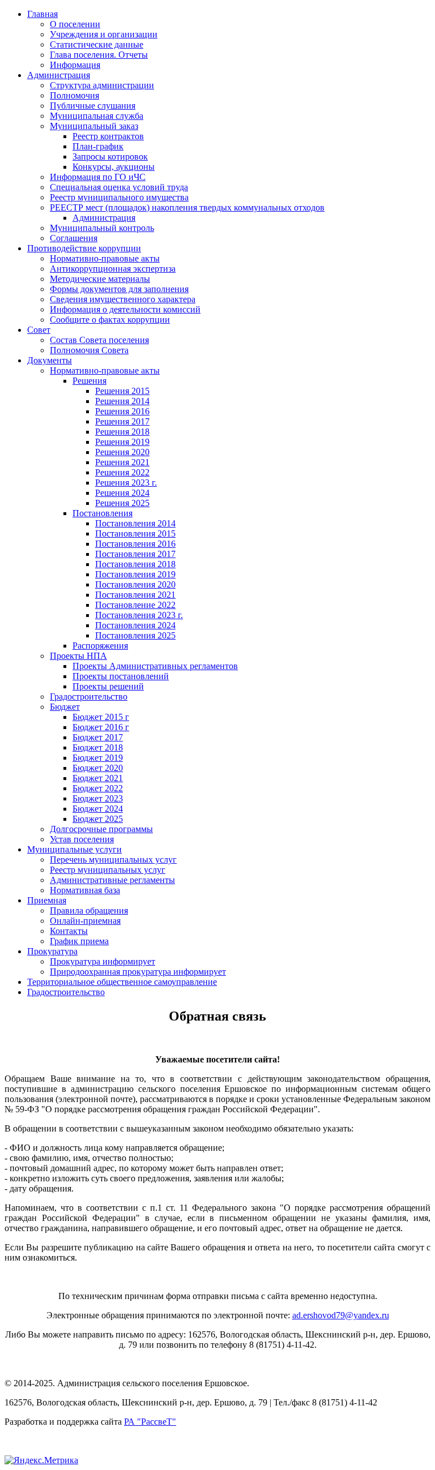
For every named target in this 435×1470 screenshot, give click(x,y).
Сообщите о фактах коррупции (110, 319)
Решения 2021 (122, 462)
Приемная (46, 900)
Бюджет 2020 (97, 768)
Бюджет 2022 (97, 788)
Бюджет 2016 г (100, 727)
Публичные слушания (92, 105)
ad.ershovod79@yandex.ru (340, 1315)
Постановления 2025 (135, 635)
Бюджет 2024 (97, 808)
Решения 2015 (122, 391)
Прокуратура (52, 951)
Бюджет (65, 707)
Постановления (102, 513)
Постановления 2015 (135, 533)
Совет (38, 330)
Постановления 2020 (135, 584)
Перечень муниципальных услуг (113, 859)
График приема (79, 941)
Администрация (58, 75)
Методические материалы (100, 279)
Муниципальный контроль (102, 228)
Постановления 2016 (135, 543)
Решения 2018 (122, 431)
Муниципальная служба (96, 116)
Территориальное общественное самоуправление (122, 982)
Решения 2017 (122, 421)
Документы (49, 360)
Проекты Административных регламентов (155, 666)
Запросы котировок (110, 156)
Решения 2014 (122, 401)
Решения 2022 (122, 472)
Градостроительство (88, 696)
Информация (75, 65)
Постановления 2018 (135, 564)
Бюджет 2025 (97, 819)
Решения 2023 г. (126, 482)
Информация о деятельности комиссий (125, 309)
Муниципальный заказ (94, 126)
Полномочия (74, 95)
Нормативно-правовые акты (105, 258)
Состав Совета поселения (99, 340)
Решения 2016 (122, 411)
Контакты (69, 931)
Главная (42, 14)
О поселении (75, 24)
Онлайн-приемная (85, 920)
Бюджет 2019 (97, 757)
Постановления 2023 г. (139, 615)
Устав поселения (82, 839)
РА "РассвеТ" (150, 1421)
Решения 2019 (122, 442)
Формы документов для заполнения (119, 289)
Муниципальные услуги (74, 849)
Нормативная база (85, 890)
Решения (89, 380)
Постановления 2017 (135, 554)
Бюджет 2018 (97, 747)
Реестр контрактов (108, 136)
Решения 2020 (122, 452)
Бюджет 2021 (97, 778)
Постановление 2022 (135, 605)
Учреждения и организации (103, 34)
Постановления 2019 (135, 574)
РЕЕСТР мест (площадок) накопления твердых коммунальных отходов (187, 207)
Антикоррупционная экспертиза (113, 268)
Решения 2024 (122, 493)
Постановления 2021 (135, 594)
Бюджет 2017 (97, 737)
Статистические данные (96, 44)
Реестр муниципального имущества (119, 197)
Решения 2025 (122, 503)
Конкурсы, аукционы (113, 167)
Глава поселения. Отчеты (99, 54)
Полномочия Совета (89, 350)
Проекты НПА (78, 656)
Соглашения (73, 238)
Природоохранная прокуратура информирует (138, 971)
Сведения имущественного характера (122, 299)
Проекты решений (108, 686)
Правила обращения (89, 910)
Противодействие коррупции (84, 248)
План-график (97, 146)
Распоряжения (100, 645)
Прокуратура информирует (102, 961)
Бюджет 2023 (97, 798)
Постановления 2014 (135, 523)
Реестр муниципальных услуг (107, 870)
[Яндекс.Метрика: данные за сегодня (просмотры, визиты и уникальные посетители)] (41, 1460)
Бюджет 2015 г (100, 717)
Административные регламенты (112, 880)
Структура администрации (102, 85)
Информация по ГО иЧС (98, 177)
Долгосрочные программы (101, 829)
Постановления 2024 (135, 625)
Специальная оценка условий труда (119, 187)
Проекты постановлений (120, 676)
